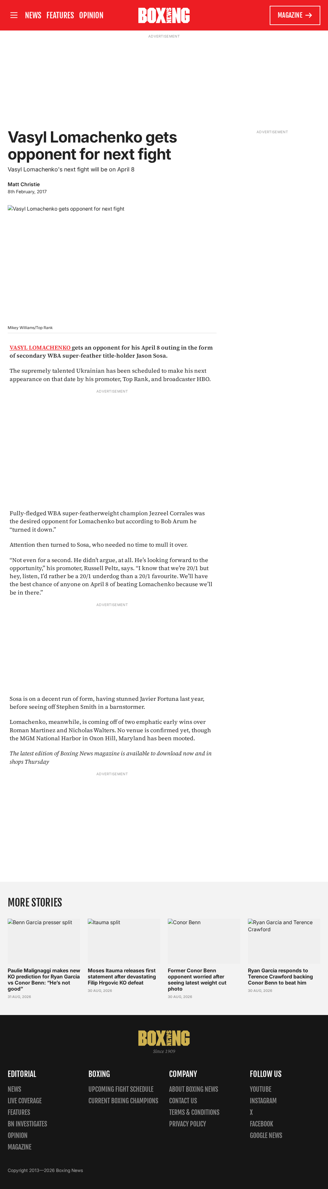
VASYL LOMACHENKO (41, 347)
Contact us (183, 1101)
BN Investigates (27, 1124)
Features (60, 15)
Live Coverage (25, 1101)
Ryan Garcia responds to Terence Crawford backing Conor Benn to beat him (280, 976)
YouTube (260, 1089)
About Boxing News (193, 1089)
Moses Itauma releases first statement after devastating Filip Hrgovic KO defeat (122, 976)
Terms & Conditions (194, 1112)
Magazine (290, 15)
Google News (266, 1136)
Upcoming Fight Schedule (120, 1089)
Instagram (263, 1101)
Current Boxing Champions (123, 1101)
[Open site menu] (14, 15)
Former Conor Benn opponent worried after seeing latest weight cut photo (197, 979)
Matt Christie (24, 184)
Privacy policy (187, 1124)
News (33, 15)
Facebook (261, 1124)
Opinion (91, 15)
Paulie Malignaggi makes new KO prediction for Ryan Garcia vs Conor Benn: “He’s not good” (44, 979)
